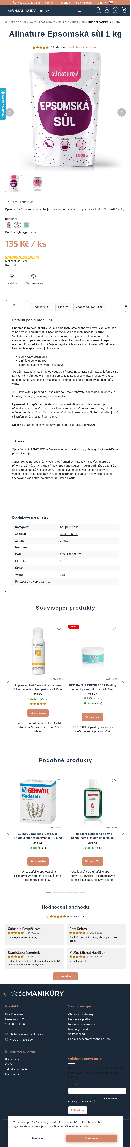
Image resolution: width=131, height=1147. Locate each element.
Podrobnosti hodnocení (83, 47)
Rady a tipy (12, 1059)
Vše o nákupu (83, 2)
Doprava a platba (79, 1019)
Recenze (64, 2)
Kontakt (49, 2)
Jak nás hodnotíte (16, 1069)
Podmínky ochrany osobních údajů (90, 1039)
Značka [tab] (89, 307)
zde (86, 1126)
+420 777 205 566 (29, 2)
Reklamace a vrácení (81, 1024)
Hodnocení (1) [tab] (42, 307)
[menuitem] (45, 10)
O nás (9, 1064)
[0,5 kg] (8, 225)
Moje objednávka (79, 1029)
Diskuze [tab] (63, 307)
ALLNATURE (69, 533)
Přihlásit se (77, 1110)
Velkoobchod (76, 1034)
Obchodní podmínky (81, 1014)
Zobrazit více (65, 976)
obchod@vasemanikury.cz (26, 1034)
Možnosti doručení (17, 261)
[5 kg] (26, 225)
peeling (39, 392)
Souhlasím (91, 1138)
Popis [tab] (17, 305)
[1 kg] (17, 225)
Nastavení (38, 1138)
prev (8, 682)
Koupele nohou (70, 527)
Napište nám (13, 1074)
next (123, 682)
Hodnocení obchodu (65, 907)
